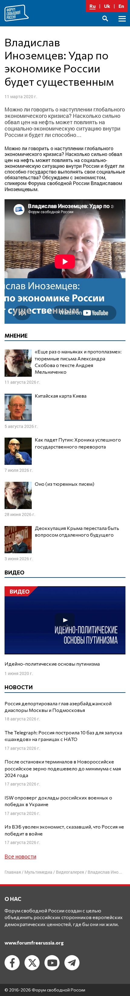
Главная (13, 872)
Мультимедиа (38, 872)
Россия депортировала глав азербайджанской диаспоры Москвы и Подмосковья (58, 706)
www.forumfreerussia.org (34, 942)
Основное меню (122, 25)
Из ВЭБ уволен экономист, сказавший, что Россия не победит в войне (64, 830)
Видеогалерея (70, 872)
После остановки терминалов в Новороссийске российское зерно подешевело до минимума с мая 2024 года (63, 768)
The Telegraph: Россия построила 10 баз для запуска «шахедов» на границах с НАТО (63, 736)
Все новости (20, 856)
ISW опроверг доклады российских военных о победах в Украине (58, 801)
